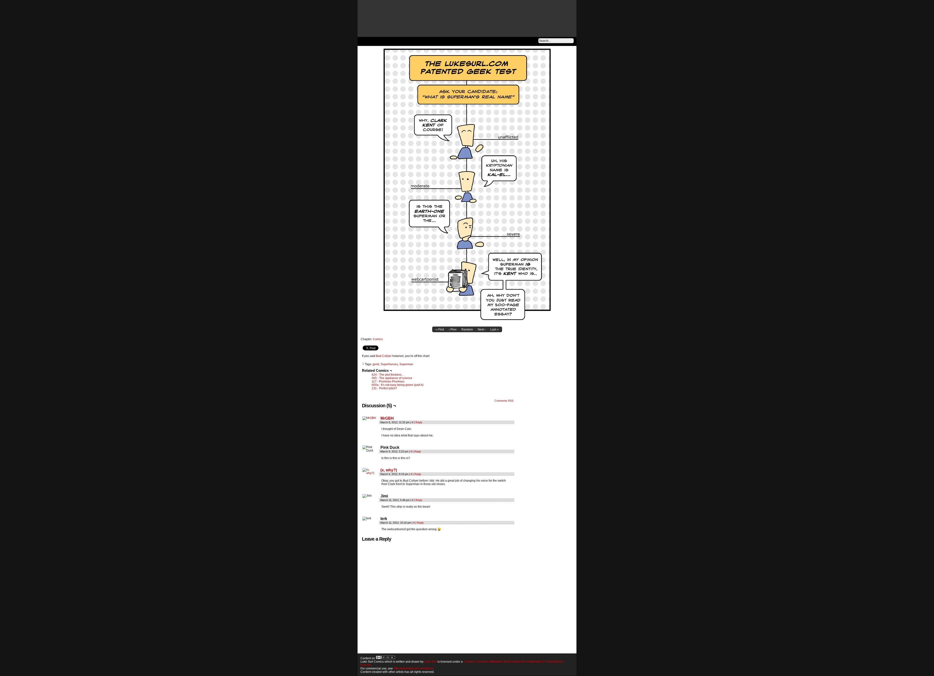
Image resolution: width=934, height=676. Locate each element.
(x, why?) (388, 470)
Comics (378, 339)
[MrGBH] (369, 418)
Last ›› (494, 329)
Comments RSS (503, 400)
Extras (415, 41)
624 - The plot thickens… (388, 374)
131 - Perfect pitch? (384, 388)
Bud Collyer (384, 356)
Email (527, 41)
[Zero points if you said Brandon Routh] (467, 322)
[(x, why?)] (370, 473)
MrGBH (387, 418)
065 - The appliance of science (392, 378)
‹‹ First (440, 329)
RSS (533, 41)
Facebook (515, 41)
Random (467, 329)
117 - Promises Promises (388, 381)
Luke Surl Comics (470, 21)
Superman (406, 364)
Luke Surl (430, 661)
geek (376, 364)
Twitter (521, 41)
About (393, 41)
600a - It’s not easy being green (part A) (397, 385)
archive (370, 41)
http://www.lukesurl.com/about (413, 668)
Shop (439, 41)
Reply (418, 422)
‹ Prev (453, 329)
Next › (481, 329)
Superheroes (389, 364)
